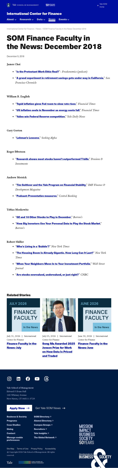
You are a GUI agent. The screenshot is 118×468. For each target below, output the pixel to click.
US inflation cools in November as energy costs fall (48, 110)
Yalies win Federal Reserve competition (41, 116)
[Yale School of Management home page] (23, 5)
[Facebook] (27, 380)
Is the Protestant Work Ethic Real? (38, 71)
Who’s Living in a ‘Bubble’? (33, 246)
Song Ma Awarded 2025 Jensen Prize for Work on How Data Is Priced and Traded (58, 349)
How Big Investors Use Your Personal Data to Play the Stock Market (58, 223)
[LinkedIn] (18, 380)
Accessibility (50, 448)
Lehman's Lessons (28, 138)
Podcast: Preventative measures (37, 196)
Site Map (10, 448)
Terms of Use (22, 448)
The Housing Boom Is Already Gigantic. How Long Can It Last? (55, 253)
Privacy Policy (36, 448)
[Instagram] (9, 380)
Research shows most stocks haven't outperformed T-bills (53, 159)
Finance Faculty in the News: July (21, 345)
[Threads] (46, 380)
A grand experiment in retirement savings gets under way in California (60, 78)
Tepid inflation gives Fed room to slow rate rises (46, 104)
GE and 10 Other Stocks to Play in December (44, 217)
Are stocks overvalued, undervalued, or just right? (48, 274)
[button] (11, 18)
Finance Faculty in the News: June (93, 345)
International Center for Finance (34, 13)
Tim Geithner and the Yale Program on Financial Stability (51, 185)
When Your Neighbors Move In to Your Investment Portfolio (53, 264)
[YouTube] (37, 380)
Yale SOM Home (103, 5)
